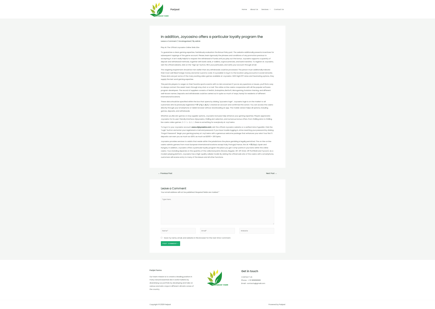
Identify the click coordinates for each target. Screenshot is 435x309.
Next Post (271, 173)
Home (244, 9)
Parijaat (175, 9)
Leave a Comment (169, 41)
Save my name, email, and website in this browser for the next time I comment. (197, 238)
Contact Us (279, 9)
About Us (254, 9)
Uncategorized (184, 41)
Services (264, 9)
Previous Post (165, 173)
